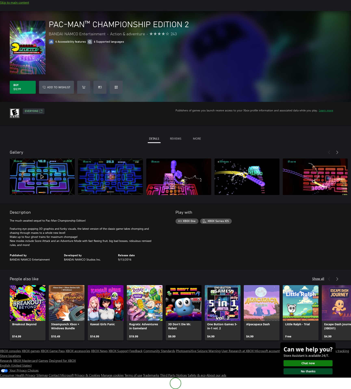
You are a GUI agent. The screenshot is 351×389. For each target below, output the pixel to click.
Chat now (308, 363)
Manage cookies (112, 375)
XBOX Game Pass (53, 351)
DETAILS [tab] (154, 138)
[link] (28, 312)
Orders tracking (338, 351)
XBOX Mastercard (25, 360)
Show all (318, 278)
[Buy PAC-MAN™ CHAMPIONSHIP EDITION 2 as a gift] (99, 87)
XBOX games (31, 351)
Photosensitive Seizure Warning (198, 351)
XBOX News (99, 351)
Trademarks (151, 375)
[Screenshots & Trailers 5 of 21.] (315, 176)
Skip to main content (14, 2)
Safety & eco (197, 375)
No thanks (308, 371)
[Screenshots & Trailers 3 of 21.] (178, 176)
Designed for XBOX (62, 360)
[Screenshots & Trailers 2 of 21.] (110, 176)
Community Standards (159, 351)
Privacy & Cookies (87, 375)
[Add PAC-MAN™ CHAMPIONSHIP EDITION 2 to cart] (83, 87)
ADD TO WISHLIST (58, 87)
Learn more (326, 110)
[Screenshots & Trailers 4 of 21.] (247, 176)
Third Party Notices (173, 375)
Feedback (136, 351)
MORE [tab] (197, 138)
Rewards (6, 360)
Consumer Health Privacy (18, 375)
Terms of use (133, 375)
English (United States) (16, 365)
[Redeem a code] (116, 87)
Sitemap (42, 375)
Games (43, 360)
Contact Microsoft (61, 375)
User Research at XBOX (238, 351)
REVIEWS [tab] (175, 138)
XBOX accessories (78, 351)
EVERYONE (31, 111)
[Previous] (329, 152)
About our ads (216, 375)
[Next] (337, 152)
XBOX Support (118, 351)
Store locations (10, 355)
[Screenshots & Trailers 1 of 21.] (42, 176)
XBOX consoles (10, 351)
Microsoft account (267, 351)
